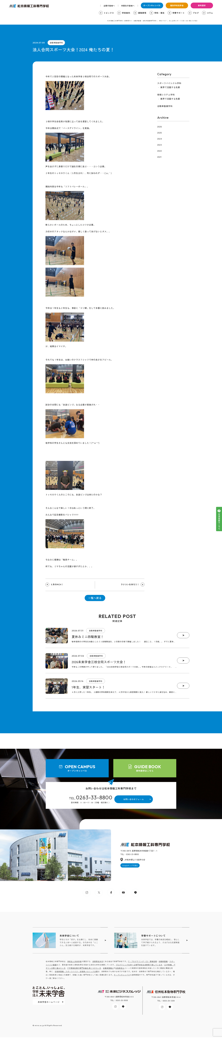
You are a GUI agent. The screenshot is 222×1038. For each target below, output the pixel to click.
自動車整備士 (108, 968)
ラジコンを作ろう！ (130, 584)
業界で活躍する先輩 (170, 87)
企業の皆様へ (109, 5)
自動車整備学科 (56, 42)
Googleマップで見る (130, 865)
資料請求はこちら (147, 768)
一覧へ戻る (95, 598)
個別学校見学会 (177, 5)
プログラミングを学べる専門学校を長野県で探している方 (139, 965)
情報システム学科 (166, 94)
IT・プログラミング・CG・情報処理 (142, 961)
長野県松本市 (97, 961)
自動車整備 (163, 961)
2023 (159, 144)
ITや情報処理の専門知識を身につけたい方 (84, 968)
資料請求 (202, 5)
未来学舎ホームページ (49, 1001)
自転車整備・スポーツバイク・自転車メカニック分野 (76, 971)
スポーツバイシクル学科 (169, 83)
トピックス (109, 12)
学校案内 (126, 12)
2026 (159, 126)
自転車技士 (119, 968)
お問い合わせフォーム (133, 799)
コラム (210, 12)
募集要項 (142, 12)
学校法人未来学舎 (74, 961)
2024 (159, 138)
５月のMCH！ (57, 584)
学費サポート (178, 12)
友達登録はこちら (219, 521)
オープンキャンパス (152, 5)
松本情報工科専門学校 (29, 6)
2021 (159, 156)
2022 (159, 150)
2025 (159, 132)
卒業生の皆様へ (128, 5)
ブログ (196, 12)
